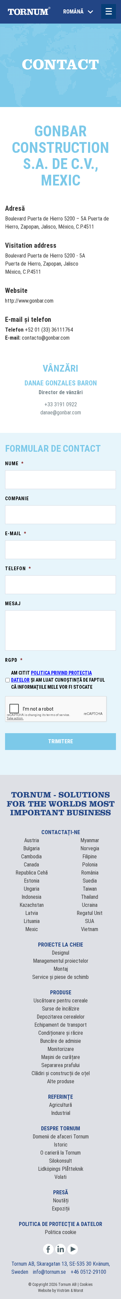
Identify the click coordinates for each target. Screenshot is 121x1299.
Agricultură (60, 1105)
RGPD (14, 660)
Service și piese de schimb (60, 977)
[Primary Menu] (108, 11)
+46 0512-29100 (88, 1272)
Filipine (89, 856)
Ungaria (31, 889)
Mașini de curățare (60, 1057)
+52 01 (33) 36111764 (49, 330)
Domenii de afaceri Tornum (61, 1136)
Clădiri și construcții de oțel (61, 1073)
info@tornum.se (50, 1272)
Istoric (61, 1144)
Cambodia (31, 856)
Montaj (60, 969)
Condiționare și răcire (60, 1033)
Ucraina (89, 905)
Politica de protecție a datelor (60, 1224)
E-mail (15, 533)
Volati (60, 1177)
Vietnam (89, 929)
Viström (63, 1290)
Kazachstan (31, 905)
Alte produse (60, 1081)
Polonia (89, 864)
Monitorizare (60, 1049)
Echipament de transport (60, 1025)
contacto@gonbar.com (46, 338)
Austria (31, 840)
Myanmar (89, 840)
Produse (60, 992)
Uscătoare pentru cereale (61, 1000)
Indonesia (31, 897)
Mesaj (13, 603)
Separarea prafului (60, 1065)
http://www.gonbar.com (29, 301)
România (89, 872)
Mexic (31, 929)
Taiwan (90, 889)
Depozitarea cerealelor (61, 1017)
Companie (17, 498)
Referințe (60, 1097)
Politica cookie (60, 1232)
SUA (89, 921)
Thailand (89, 897)
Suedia (90, 881)
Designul (60, 953)
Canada (31, 864)
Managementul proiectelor (60, 961)
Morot (78, 1290)
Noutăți (61, 1200)
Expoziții (61, 1208)
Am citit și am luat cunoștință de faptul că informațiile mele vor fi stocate (58, 680)
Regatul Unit (90, 913)
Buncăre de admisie (60, 1041)
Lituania (32, 921)
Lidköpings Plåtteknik (60, 1169)
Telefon (18, 568)
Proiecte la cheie (60, 945)
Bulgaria (31, 848)
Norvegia (89, 848)
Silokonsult (60, 1161)
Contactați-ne (60, 832)
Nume (14, 463)
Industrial (60, 1113)
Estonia (31, 881)
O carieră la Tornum (60, 1153)
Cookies (86, 1284)
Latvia (31, 913)
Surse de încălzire (60, 1008)
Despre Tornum (60, 1128)
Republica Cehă (31, 872)
